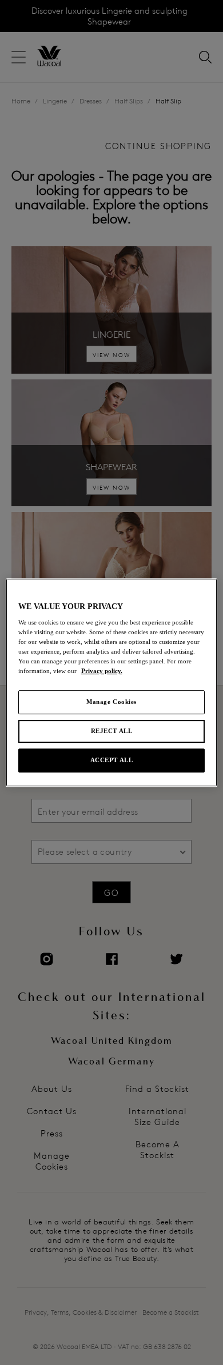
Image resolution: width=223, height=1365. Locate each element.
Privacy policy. (101, 671)
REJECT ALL (112, 731)
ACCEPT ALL (111, 759)
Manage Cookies (111, 702)
